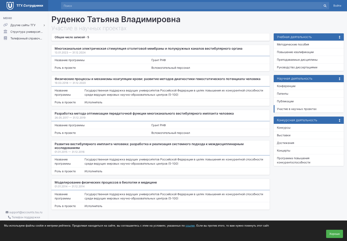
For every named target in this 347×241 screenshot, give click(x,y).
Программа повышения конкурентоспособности (293, 160)
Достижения (285, 143)
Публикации (285, 101)
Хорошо (334, 233)
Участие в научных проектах (297, 109)
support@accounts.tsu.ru (25, 212)
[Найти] (325, 5)
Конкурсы (284, 127)
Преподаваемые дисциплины (297, 59)
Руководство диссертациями (297, 67)
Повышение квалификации (295, 52)
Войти (337, 5)
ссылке (190, 225)
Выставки (283, 135)
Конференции (286, 86)
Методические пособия (293, 44)
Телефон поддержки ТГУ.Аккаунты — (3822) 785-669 (24, 219)
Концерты (283, 150)
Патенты (282, 93)
